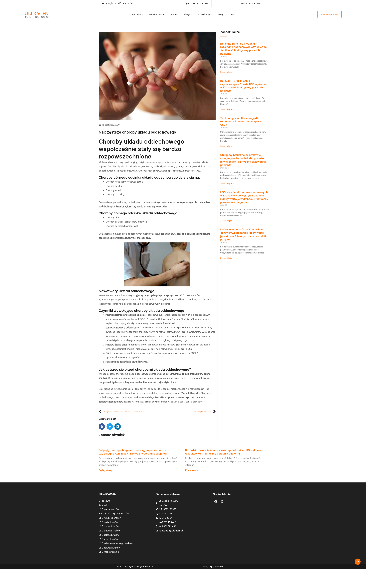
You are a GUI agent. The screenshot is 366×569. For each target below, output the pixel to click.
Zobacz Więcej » (226, 72)
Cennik (173, 14)
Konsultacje (204, 14)
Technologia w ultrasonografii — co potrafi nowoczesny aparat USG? (241, 121)
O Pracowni (135, 14)
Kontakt (232, 14)
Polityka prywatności (213, 566)
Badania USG (155, 14)
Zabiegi (186, 14)
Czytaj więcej (105, 470)
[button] (102, 426)
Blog (220, 14)
